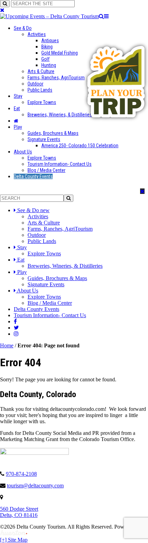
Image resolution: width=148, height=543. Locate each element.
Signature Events (44, 139)
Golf (45, 59)
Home (6, 345)
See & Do (23, 28)
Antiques (50, 40)
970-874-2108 (21, 474)
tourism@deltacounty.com (35, 485)
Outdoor (35, 83)
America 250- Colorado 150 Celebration (79, 145)
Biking (47, 46)
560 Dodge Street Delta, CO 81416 (19, 512)
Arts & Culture (41, 71)
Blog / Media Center (46, 170)
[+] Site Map (14, 540)
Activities (37, 34)
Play (18, 127)
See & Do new (33, 210)
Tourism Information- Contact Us (60, 164)
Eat (17, 108)
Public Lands (40, 90)
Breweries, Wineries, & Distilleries (60, 114)
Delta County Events (33, 176)
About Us (23, 151)
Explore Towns (42, 102)
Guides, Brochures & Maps (53, 133)
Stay (18, 96)
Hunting (48, 65)
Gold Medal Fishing (59, 53)
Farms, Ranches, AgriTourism (56, 77)
